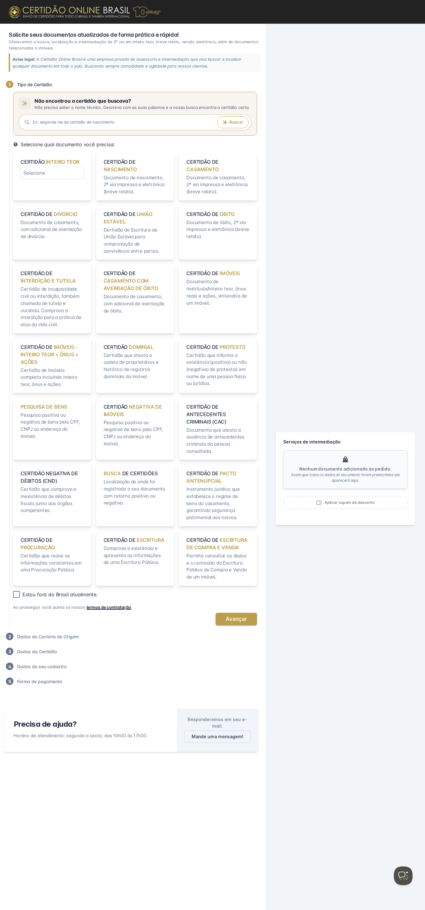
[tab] (131, 84)
